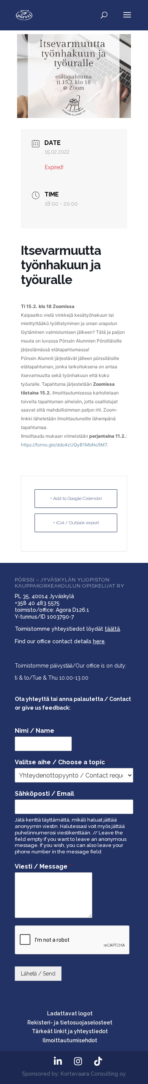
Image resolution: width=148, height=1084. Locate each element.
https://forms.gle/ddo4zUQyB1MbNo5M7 (64, 445)
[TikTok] (98, 1061)
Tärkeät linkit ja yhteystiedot (70, 1031)
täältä (112, 629)
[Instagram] (77, 1061)
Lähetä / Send (38, 974)
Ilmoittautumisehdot (70, 1040)
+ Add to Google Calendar (76, 498)
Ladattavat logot (70, 1013)
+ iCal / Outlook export (76, 522)
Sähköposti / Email (44, 793)
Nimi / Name (34, 730)
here (99, 641)
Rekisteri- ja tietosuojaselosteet (69, 1023)
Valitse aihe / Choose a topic (62, 762)
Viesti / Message (43, 866)
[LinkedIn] (57, 1061)
